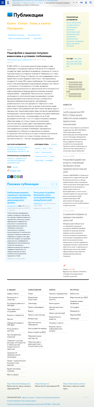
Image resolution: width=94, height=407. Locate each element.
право (68, 43)
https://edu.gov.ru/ (42, 383)
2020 (72, 64)
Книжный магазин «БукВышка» (76, 302)
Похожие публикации (23, 184)
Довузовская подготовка (33, 298)
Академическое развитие (55, 318)
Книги (11, 23)
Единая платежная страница (14, 370)
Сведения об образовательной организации (13, 355)
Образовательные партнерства (34, 337)
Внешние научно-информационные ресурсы (55, 329)
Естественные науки (75, 84)
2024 (72, 61)
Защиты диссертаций (57, 313)
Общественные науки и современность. (20, 60)
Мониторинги (54, 303)
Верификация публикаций (16, 35)
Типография (74, 307)
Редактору (86, 397)
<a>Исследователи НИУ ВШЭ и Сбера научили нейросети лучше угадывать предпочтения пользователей (75, 118)
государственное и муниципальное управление (73, 27)
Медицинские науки (75, 86)
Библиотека (74, 293)
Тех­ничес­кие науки (75, 96)
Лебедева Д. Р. (38, 203)
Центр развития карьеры (37, 328)
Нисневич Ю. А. (12, 206)
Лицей (30, 293)
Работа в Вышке (13, 375)
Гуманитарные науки (75, 82)
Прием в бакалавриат (36, 307)
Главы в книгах (40, 23)
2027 (76, 59)
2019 (76, 64)
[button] (19, 188)
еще (67, 66)
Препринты (15, 28)
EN (76, 2)
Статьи (22, 23)
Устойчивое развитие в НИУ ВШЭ (16, 304)
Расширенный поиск (34, 35)
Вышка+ (31, 311)
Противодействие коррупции (14, 336)
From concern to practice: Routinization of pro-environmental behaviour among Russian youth (44, 196)
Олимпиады (32, 303)
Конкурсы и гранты (56, 323)
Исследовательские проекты (56, 298)
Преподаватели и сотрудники (13, 310)
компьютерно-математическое (72, 37)
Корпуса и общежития (15, 315)
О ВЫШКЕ (11, 290)
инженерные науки (72, 34)
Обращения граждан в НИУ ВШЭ (15, 324)
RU (74, 2)
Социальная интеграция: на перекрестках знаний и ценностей (75, 217)
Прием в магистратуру (36, 315)
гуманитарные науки (73, 32)
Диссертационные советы (56, 308)
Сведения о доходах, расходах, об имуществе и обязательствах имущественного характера (16, 344)
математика (70, 41)
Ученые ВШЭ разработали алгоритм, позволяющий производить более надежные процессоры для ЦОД (75, 165)
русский (15, 167)
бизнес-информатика (73, 22)
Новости (67, 104)
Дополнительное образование (34, 323)
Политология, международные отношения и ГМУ (18, 150)
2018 (80, 64)
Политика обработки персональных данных (21, 401)
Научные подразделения (58, 293)
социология (75, 43)
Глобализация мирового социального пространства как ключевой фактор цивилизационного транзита (19, 197)
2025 (68, 61)
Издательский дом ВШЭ (79, 297)
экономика (70, 46)
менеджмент (79, 41)
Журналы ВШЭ (75, 315)
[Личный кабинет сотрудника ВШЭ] (86, 2)
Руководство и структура (12, 298)
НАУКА (52, 290)
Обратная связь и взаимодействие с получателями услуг (35, 344)
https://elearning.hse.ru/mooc (74, 383)
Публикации (28, 14)
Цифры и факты (13, 293)
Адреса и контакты (28, 397)
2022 (80, 61)
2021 (68, 64)
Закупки (10, 319)
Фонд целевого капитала (13, 330)
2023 (76, 61)
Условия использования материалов (47, 397)
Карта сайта (56, 404)
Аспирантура (33, 318)
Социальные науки (75, 93)
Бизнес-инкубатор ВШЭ (37, 332)
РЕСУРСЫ (74, 290)
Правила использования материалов (19, 38)
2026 (79, 59)
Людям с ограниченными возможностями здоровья (16, 363)
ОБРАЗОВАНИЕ (34, 290)
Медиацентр (75, 311)
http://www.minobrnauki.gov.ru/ (18, 383)
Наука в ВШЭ (38, 38)
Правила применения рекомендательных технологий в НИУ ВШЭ (29, 404)
